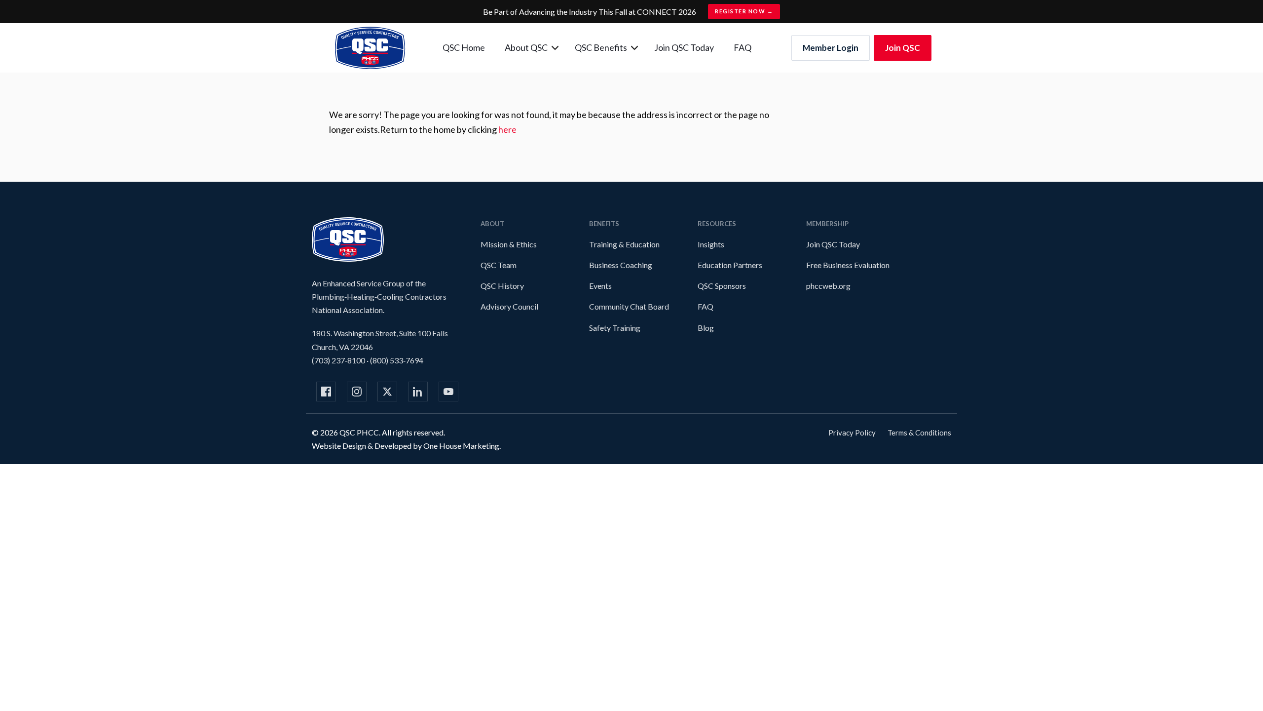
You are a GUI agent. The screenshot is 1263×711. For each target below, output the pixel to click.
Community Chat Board (629, 306)
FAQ (742, 47)
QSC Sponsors (722, 285)
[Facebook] (326, 391)
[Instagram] (357, 391)
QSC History (502, 285)
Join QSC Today (684, 47)
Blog (706, 327)
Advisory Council (509, 306)
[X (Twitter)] (387, 391)
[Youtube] (448, 391)
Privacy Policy (852, 432)
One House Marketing (461, 445)
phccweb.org (828, 285)
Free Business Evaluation (848, 265)
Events (600, 285)
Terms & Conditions (919, 432)
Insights (711, 244)
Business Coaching (620, 265)
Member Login (830, 47)
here (507, 129)
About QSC (526, 47)
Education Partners (730, 265)
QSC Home (464, 47)
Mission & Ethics (509, 244)
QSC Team (499, 265)
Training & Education (624, 244)
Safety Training (614, 327)
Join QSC (902, 47)
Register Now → (744, 11)
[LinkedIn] (418, 391)
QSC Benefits (601, 47)
